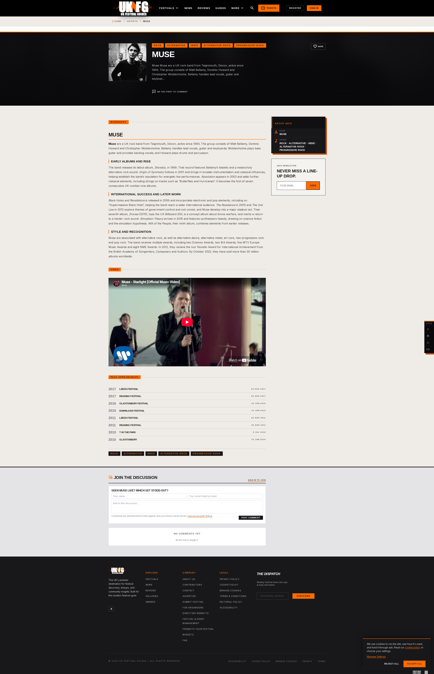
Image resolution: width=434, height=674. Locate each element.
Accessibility (229, 607)
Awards (150, 602)
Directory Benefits (196, 613)
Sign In (314, 8)
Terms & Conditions (233, 596)
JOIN (313, 185)
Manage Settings (376, 656)
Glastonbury (128, 439)
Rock (158, 45)
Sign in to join (257, 480)
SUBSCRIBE (304, 596)
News (188, 8)
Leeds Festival (128, 389)
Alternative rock (217, 45)
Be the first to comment (170, 92)
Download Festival (132, 410)
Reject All (391, 664)
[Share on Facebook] (428, 336)
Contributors (192, 584)
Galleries (152, 596)
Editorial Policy (231, 602)
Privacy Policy (229, 579)
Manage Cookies (230, 590)
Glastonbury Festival (133, 403)
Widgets (188, 634)
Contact (188, 590)
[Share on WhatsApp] (428, 342)
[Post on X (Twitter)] (428, 329)
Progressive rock (250, 45)
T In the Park (127, 432)
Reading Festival (130, 396)
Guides (220, 8)
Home (118, 21)
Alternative (176, 45)
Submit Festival (193, 602)
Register (295, 8)
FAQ (185, 640)
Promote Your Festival (198, 629)
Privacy (307, 661)
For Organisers (193, 607)
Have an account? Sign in (200, 516)
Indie (194, 45)
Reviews (204, 8)
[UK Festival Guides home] (124, 571)
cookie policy (412, 647)
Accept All (414, 664)
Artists (132, 21)
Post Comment (250, 518)
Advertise (189, 596)
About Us (189, 579)
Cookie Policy (229, 584)
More (237, 8)
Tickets (269, 8)
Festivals (169, 8)
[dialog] (397, 654)
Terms (322, 661)
